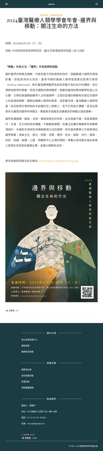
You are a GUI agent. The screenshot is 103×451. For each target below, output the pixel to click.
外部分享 (44, 15)
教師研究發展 (27, 351)
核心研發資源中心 (29, 339)
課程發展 (25, 345)
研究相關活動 (27, 375)
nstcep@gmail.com (36, 423)
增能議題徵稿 (27, 387)
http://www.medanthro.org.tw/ (59, 161)
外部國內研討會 (56, 15)
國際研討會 (26, 369)
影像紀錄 (25, 381)
